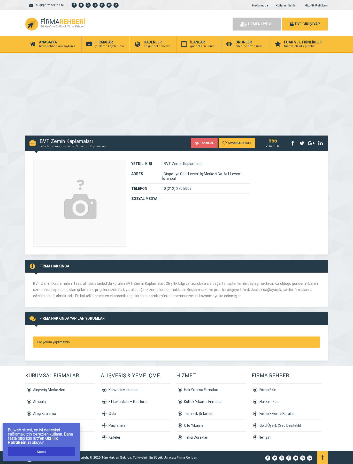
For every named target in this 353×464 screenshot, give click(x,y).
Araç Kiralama (44, 413)
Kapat (41, 452)
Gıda (112, 413)
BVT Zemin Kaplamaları (90, 146)
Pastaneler (118, 425)
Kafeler (114, 437)
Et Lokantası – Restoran (129, 402)
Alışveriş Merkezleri (49, 390)
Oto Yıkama (193, 425)
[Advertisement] (176, 91)
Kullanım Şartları (286, 5)
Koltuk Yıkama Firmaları (203, 402)
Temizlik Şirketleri (198, 413)
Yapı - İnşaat (63, 146)
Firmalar (45, 146)
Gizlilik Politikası (316, 5)
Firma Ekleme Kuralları (277, 413)
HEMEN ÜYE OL (260, 24)
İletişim (265, 437)
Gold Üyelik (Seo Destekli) (280, 425)
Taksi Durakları (196, 437)
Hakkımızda (260, 5)
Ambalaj (40, 402)
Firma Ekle (267, 390)
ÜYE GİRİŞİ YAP (307, 24)
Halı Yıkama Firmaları (201, 390)
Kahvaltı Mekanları (124, 390)
